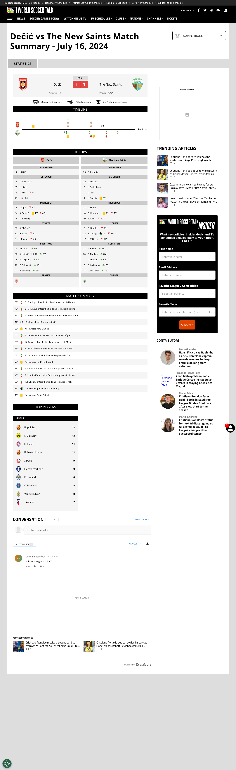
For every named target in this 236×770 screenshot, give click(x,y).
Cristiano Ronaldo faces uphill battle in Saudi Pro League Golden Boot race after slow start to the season (195, 403)
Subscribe (187, 325)
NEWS (21, 18)
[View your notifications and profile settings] (147, 543)
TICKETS (172, 18)
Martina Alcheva (188, 416)
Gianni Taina (186, 393)
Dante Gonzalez (187, 349)
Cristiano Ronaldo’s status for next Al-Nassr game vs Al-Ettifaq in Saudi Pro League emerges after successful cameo (196, 426)
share (137, 566)
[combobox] (186, 293)
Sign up (145, 519)
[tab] (24, 544)
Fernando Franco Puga (188, 372)
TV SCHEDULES (100, 18)
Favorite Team (168, 304)
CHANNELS (154, 18)
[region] (82, 592)
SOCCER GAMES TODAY (44, 18)
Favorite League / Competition (178, 285)
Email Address (168, 267)
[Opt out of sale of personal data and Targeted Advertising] (7, 763)
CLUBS (120, 18)
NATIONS (135, 18)
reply (28, 566)
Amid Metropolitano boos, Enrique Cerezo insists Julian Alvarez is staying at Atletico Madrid (194, 381)
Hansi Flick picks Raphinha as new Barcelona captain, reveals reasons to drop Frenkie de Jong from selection (196, 359)
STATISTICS (22, 64)
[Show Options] (212, 293)
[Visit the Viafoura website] (143, 664)
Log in (137, 519)
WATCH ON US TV (75, 18)
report (145, 566)
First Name (166, 249)
